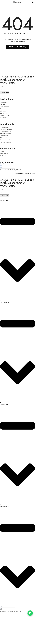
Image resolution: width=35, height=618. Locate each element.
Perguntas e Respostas (5, 133)
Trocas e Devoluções (5, 131)
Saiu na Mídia (3, 105)
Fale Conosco (3, 109)
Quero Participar (4, 107)
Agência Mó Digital (30, 173)
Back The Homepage (17, 47)
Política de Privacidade (6, 129)
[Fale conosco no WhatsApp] (30, 613)
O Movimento (3, 102)
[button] (32, 3)
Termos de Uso (4, 127)
